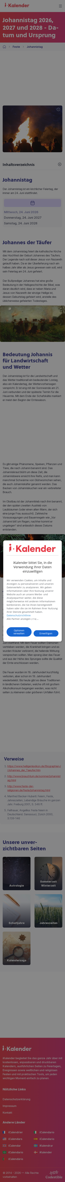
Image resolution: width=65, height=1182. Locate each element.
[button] (32, 619)
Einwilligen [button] (46, 633)
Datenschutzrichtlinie (19, 615)
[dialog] (32, 591)
